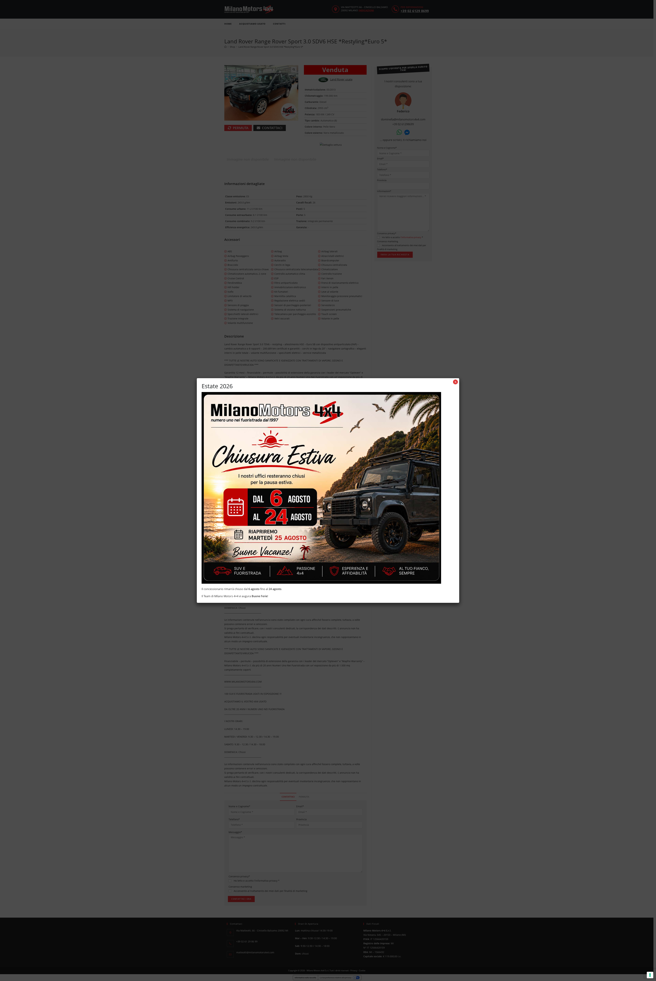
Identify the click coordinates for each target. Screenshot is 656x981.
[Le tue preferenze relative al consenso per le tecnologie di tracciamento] (650, 975)
